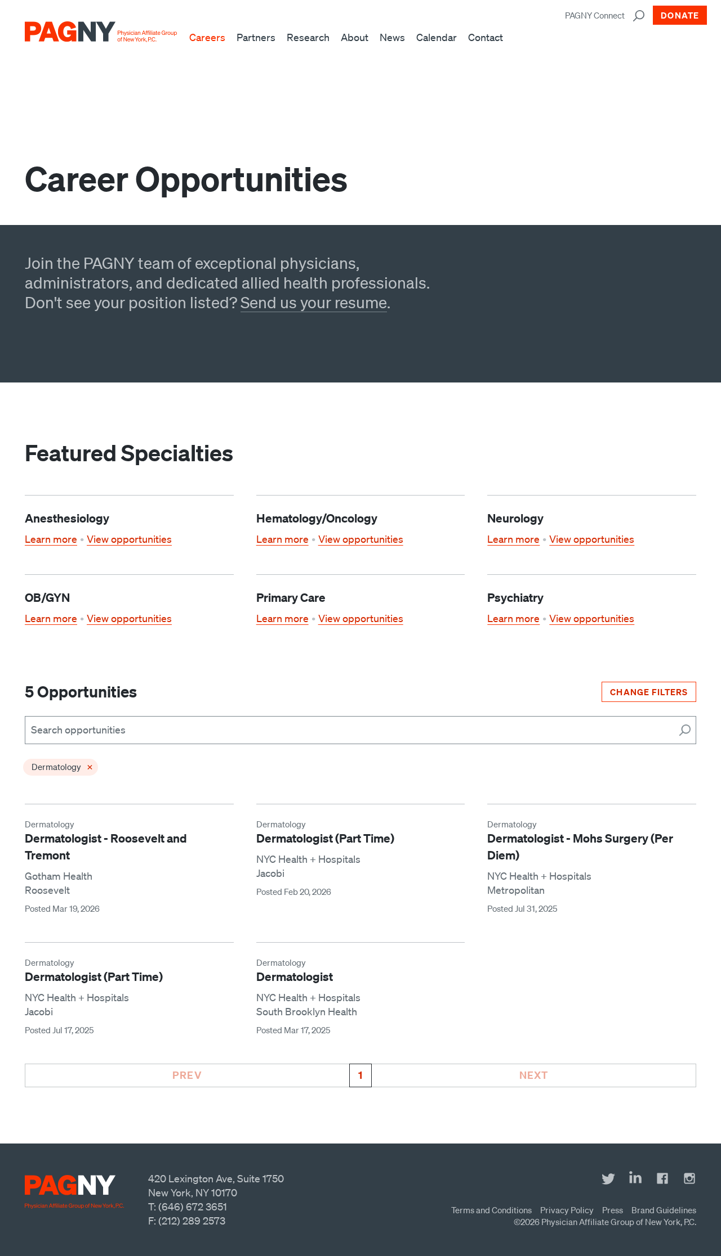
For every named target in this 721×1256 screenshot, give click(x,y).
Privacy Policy (567, 1210)
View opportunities (129, 539)
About (354, 37)
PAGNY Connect (595, 15)
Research (308, 37)
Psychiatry (515, 597)
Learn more (51, 539)
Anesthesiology (67, 518)
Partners (256, 37)
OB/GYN (47, 597)
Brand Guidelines (663, 1210)
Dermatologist (294, 976)
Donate (680, 15)
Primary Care (291, 597)
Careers (207, 37)
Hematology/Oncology (316, 518)
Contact (485, 37)
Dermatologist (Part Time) (325, 838)
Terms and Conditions (491, 1210)
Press (612, 1210)
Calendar (436, 37)
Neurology (515, 518)
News (392, 37)
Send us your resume (314, 302)
